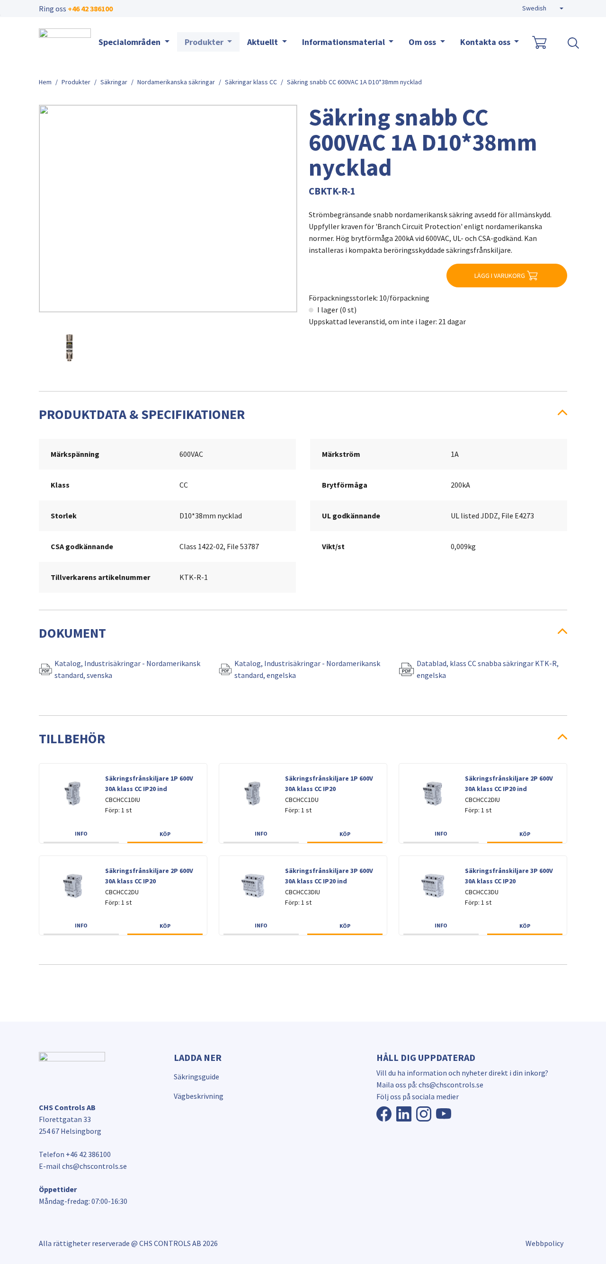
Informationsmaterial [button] (344, 41)
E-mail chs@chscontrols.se (83, 1166)
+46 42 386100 (90, 8)
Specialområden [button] (130, 41)
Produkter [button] (205, 41)
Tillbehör (72, 738)
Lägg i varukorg (499, 275)
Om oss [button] (423, 41)
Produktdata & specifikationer (142, 414)
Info (81, 833)
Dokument (72, 632)
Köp (165, 833)
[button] (542, 8)
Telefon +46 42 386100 (75, 1154)
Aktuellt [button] (263, 41)
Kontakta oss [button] (486, 41)
